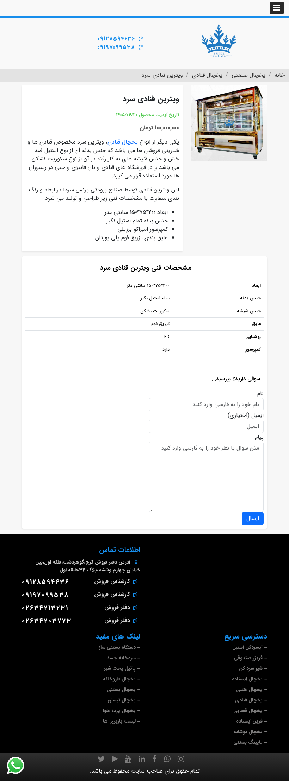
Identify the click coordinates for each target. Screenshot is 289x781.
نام (260, 393)
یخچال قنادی (122, 142)
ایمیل (257, 415)
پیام (259, 437)
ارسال (252, 518)
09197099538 (116, 47)
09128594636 (116, 38)
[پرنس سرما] (218, 40)
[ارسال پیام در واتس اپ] (20, 765)
